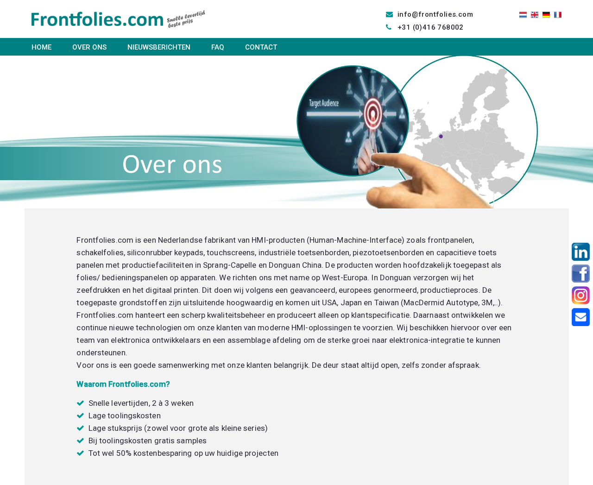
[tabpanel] (296, 132)
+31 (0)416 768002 (430, 27)
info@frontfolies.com (435, 14)
